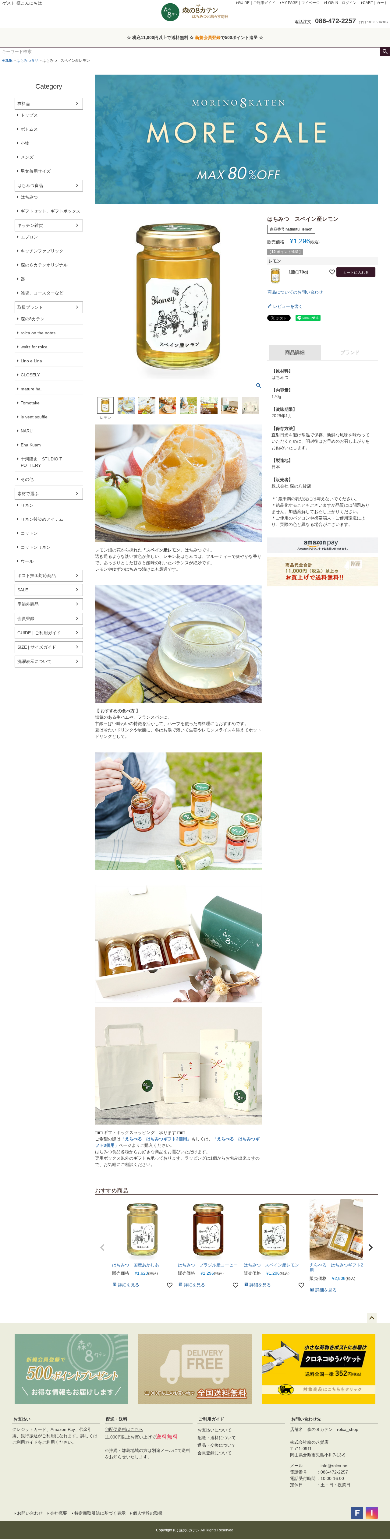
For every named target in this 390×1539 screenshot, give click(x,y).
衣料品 (23, 103)
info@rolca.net (335, 1465)
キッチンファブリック (42, 250)
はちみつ (29, 197)
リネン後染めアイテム (42, 519)
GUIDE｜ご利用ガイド (39, 632)
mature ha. (31, 388)
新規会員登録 (208, 37)
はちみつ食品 (27, 60)
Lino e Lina (31, 360)
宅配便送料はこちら (124, 1429)
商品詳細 (295, 352)
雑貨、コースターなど (42, 293)
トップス (29, 115)
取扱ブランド (30, 307)
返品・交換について (216, 1445)
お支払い (21, 1419)
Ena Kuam (31, 444)
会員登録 (25, 618)
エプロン (29, 236)
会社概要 (58, 1513)
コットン (29, 533)
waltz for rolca (34, 346)
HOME (7, 60)
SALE (22, 589)
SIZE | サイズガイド (36, 647)
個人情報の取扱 (148, 1513)
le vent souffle (34, 416)
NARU (27, 430)
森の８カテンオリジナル (44, 264)
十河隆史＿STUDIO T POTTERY (41, 462)
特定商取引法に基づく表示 (100, 1513)
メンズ (27, 157)
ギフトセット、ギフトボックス (50, 211)
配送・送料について (216, 1437)
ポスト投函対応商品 (36, 575)
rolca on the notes (38, 332)
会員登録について (214, 1452)
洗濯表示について (34, 661)
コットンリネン (36, 547)
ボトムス (29, 129)
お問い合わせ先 (306, 1419)
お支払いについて (214, 1430)
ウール (27, 561)
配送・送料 (116, 1419)
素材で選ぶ (28, 493)
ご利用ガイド (25, 1442)
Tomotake (30, 402)
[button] (102, 1247)
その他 (27, 479)
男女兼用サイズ (36, 171)
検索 (385, 52)
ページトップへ (372, 1318)
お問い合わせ (30, 1513)
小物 (25, 143)
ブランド (350, 352)
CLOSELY (30, 374)
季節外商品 (28, 604)
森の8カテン (32, 318)
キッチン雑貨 (30, 225)
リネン (27, 505)
